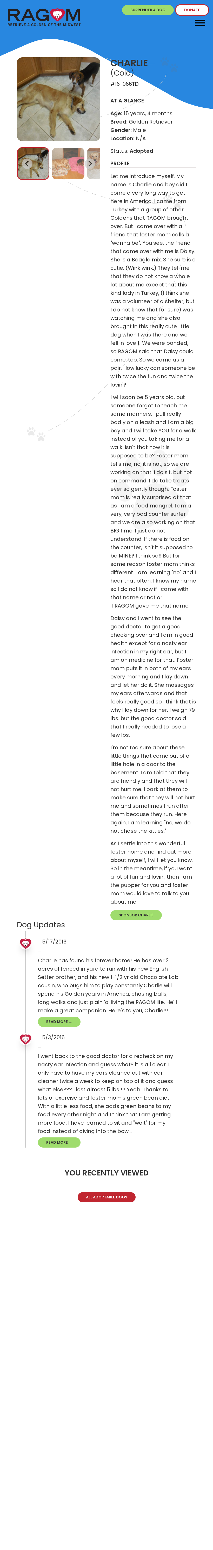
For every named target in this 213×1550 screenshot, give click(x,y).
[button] (33, 163)
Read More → (59, 1021)
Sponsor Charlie (136, 915)
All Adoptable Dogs (106, 1197)
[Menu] (200, 23)
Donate (192, 10)
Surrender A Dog (147, 10)
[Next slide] (90, 163)
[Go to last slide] (27, 163)
